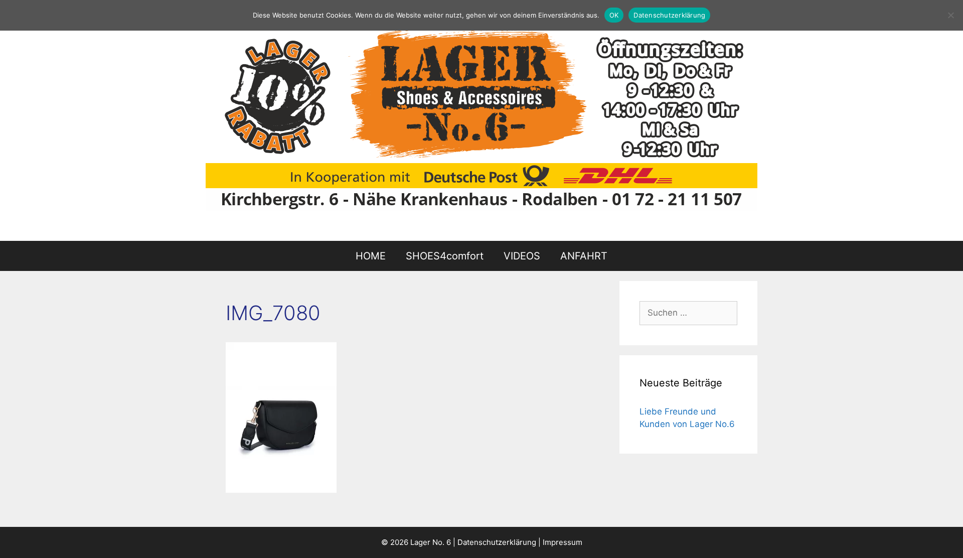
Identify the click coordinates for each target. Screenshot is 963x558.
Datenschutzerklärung (496, 542)
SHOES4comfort (445, 256)
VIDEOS (522, 256)
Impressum (562, 542)
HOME (371, 256)
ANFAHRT (583, 256)
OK (614, 15)
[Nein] (950, 15)
